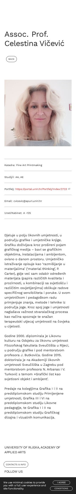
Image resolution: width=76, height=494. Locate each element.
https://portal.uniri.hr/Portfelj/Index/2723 (41, 189)
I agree (61, 482)
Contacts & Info (16, 464)
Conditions (61, 488)
